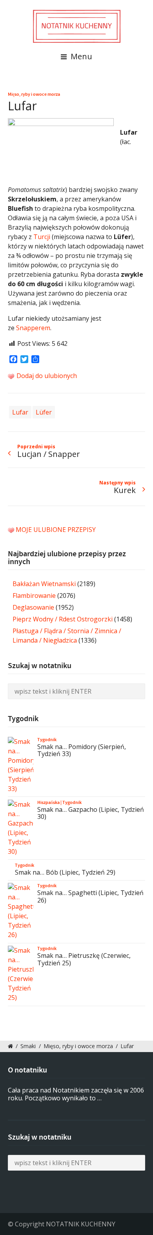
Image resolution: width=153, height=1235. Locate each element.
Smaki (28, 1046)
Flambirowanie (34, 595)
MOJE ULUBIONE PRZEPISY (56, 529)
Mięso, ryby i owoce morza (34, 94)
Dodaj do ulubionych (46, 375)
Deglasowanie (33, 607)
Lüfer (44, 412)
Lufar (20, 412)
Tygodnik (46, 739)
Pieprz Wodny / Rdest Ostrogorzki (63, 619)
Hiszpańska (48, 802)
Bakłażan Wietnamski (44, 583)
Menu (80, 56)
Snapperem (33, 327)
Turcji (41, 236)
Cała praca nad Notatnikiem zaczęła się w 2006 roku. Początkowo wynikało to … (76, 1094)
